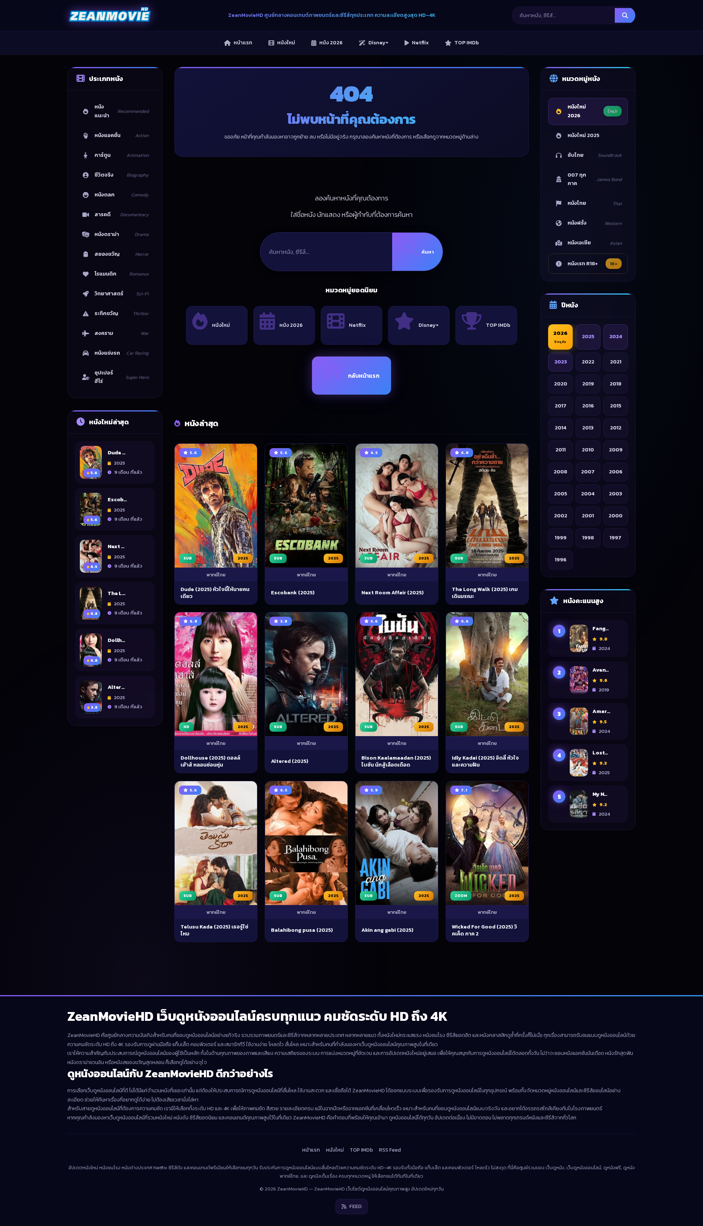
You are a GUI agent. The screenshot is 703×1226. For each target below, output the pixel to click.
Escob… (117, 499)
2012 (615, 428)
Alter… (116, 687)
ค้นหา (427, 251)
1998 (588, 537)
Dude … (117, 452)
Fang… (600, 628)
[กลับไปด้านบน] (683, 1213)
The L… (117, 593)
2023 (560, 362)
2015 (615, 406)
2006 (615, 472)
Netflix (357, 325)
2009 (615, 450)
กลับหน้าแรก (363, 375)
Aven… (600, 669)
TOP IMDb (498, 325)
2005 (560, 494)
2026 (560, 336)
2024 (615, 336)
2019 (588, 384)
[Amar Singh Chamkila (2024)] (579, 721)
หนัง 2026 (291, 325)
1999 (560, 537)
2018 (615, 384)
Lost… (600, 752)
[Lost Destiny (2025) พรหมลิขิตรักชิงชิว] (579, 762)
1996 (560, 559)
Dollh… (116, 640)
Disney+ (429, 325)
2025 (588, 336)
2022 (588, 362)
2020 (560, 384)
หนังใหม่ (221, 325)
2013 (588, 428)
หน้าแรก (311, 1150)
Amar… (601, 711)
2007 (588, 472)
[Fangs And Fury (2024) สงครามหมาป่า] (579, 638)
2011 (560, 450)
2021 (615, 362)
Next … (116, 546)
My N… (599, 794)
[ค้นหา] (625, 15)
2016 (588, 406)
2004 (588, 494)
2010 (588, 450)
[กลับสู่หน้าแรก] (109, 15)
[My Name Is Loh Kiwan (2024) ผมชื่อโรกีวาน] (579, 804)
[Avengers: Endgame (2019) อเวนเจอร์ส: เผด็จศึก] (579, 680)
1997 (615, 537)
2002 (560, 516)
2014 (560, 428)
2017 (560, 406)
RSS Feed (390, 1150)
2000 (615, 516)
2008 (560, 472)
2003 (615, 494)
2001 (588, 516)
